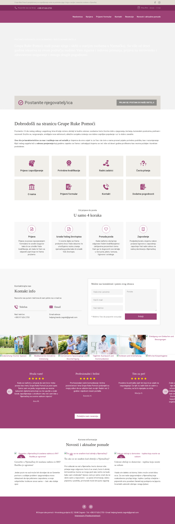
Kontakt (118, 17)
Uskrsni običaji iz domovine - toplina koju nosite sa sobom (137, 463)
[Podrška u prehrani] (73, 344)
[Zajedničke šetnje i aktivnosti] (73, 357)
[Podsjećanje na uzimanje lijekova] (43, 357)
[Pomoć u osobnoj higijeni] (156, 355)
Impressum (79, 516)
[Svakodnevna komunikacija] (102, 357)
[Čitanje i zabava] (129, 355)
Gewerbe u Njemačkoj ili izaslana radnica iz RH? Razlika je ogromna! (37, 463)
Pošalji (140, 316)
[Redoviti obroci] (43, 344)
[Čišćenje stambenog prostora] (131, 344)
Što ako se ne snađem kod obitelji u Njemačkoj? (86, 459)
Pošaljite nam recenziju (87, 416)
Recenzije (129, 17)
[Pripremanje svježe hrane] (13, 355)
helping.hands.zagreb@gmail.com (63, 317)
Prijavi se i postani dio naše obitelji (136, 103)
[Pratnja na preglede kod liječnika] (102, 344)
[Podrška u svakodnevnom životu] (14, 344)
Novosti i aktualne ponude (149, 17)
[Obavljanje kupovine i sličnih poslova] (160, 338)
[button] (9, 391)
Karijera (89, 17)
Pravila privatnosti (92, 516)
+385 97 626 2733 (21, 317)
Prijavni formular (104, 17)
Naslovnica (78, 17)
